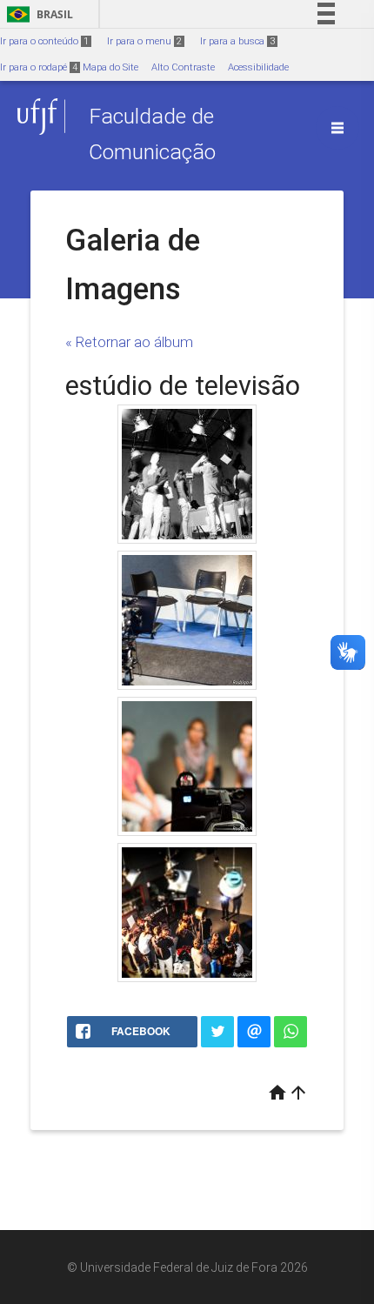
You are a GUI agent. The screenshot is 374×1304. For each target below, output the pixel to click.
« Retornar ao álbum (129, 342)
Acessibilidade (258, 67)
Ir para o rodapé (38, 67)
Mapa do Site (110, 67)
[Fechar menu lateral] (337, 128)
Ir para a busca (237, 41)
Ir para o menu (144, 41)
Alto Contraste (183, 67)
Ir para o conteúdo (44, 41)
